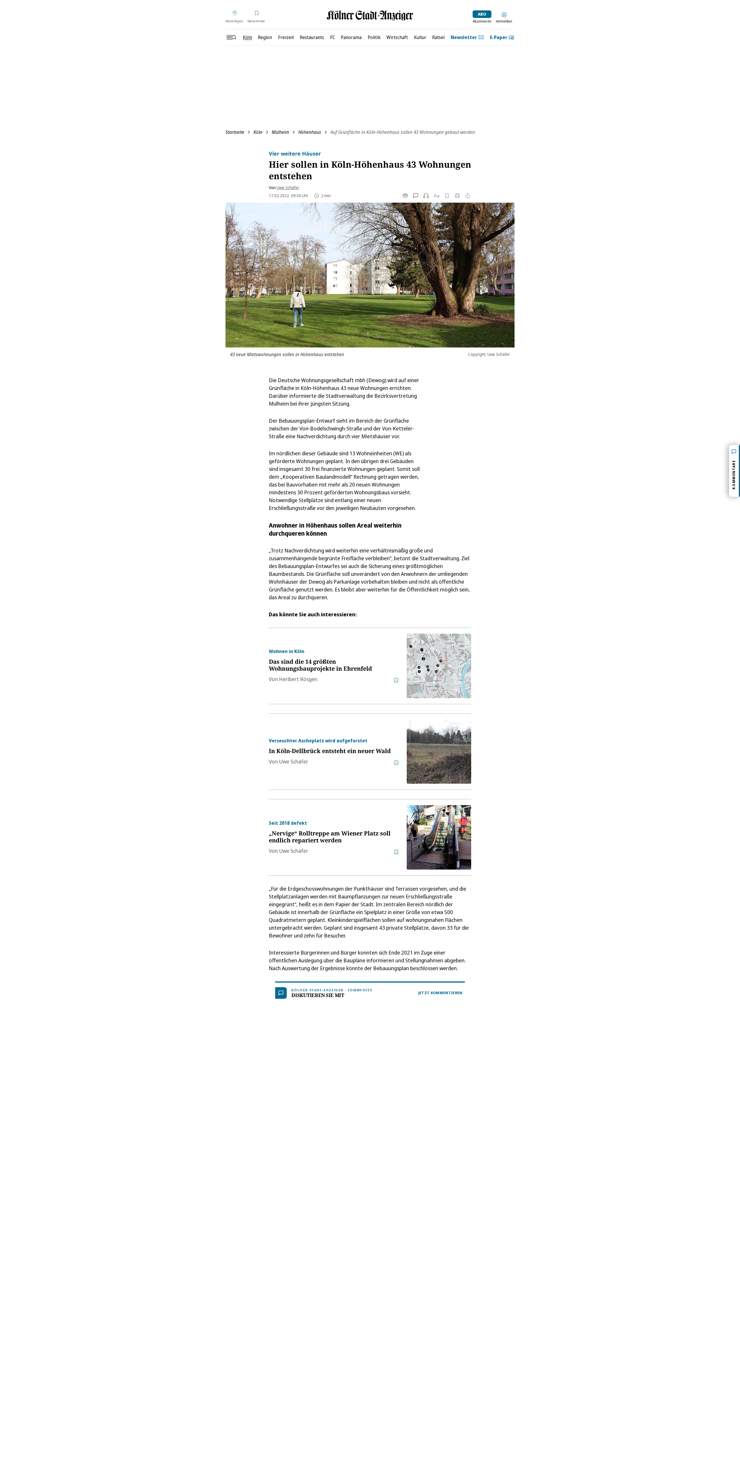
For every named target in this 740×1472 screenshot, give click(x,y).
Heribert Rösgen (298, 679)
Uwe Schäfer (288, 187)
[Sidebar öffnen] (231, 37)
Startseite (234, 132)
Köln (258, 132)
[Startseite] (370, 15)
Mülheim (280, 132)
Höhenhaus (309, 132)
